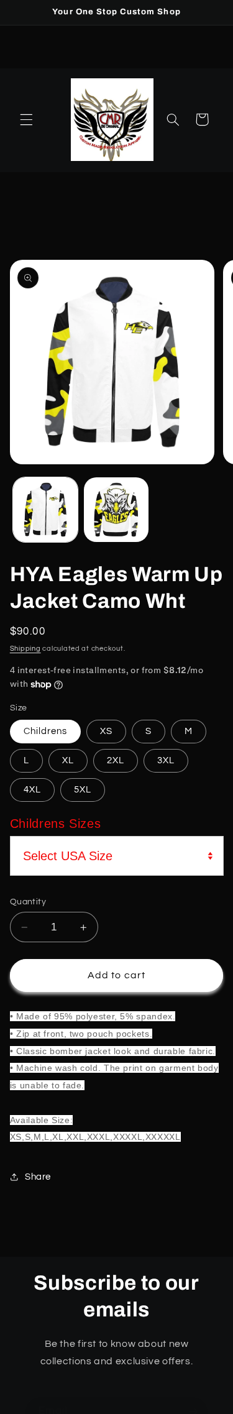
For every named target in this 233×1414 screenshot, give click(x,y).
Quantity (28, 902)
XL (68, 760)
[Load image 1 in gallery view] (45, 509)
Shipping (25, 648)
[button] (26, 119)
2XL (115, 760)
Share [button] (38, 1177)
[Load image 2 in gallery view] (116, 509)
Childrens (45, 731)
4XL (32, 789)
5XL (82, 789)
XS (106, 731)
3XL (166, 760)
